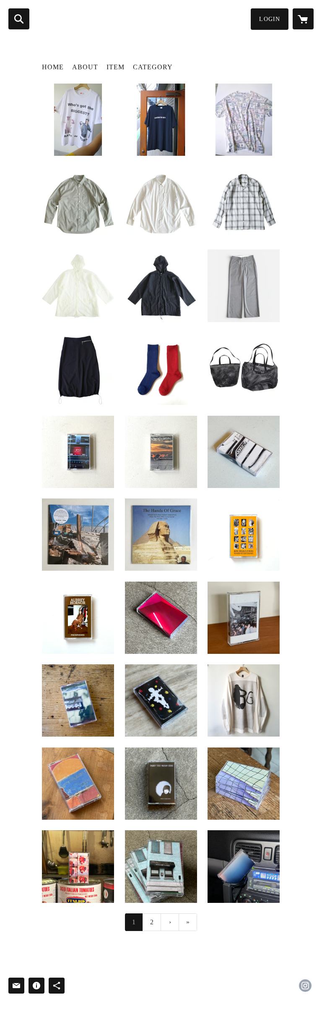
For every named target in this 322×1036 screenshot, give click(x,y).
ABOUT (85, 67)
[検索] (18, 18)
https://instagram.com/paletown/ (305, 985)
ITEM (115, 67)
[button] (269, 19)
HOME (53, 67)
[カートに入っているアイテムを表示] (303, 18)
